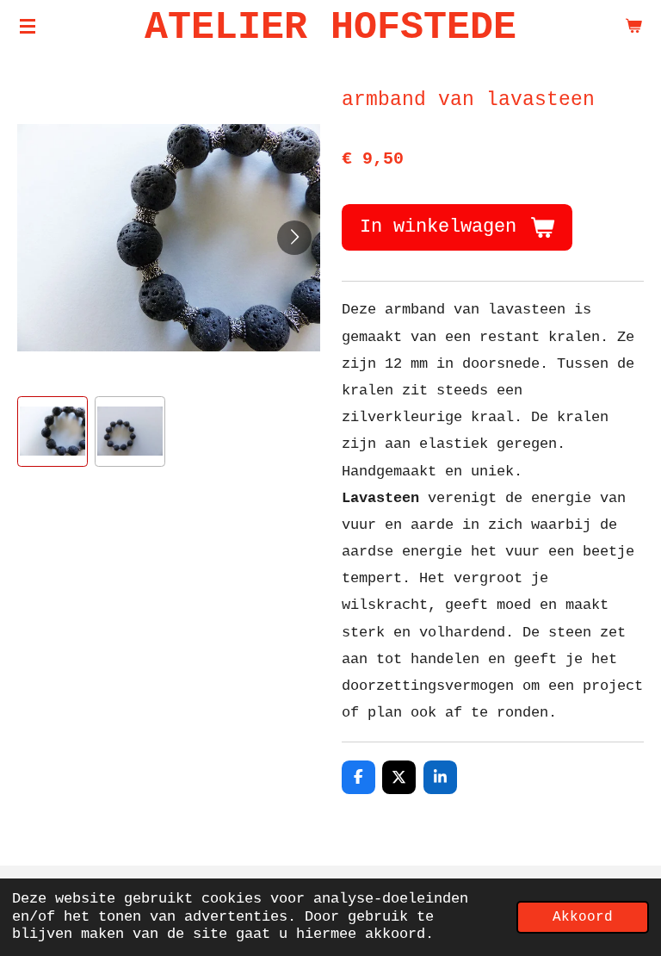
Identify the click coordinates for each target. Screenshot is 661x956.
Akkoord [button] (583, 917)
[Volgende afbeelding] (294, 237)
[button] (52, 431)
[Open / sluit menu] (27, 26)
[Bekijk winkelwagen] (633, 26)
